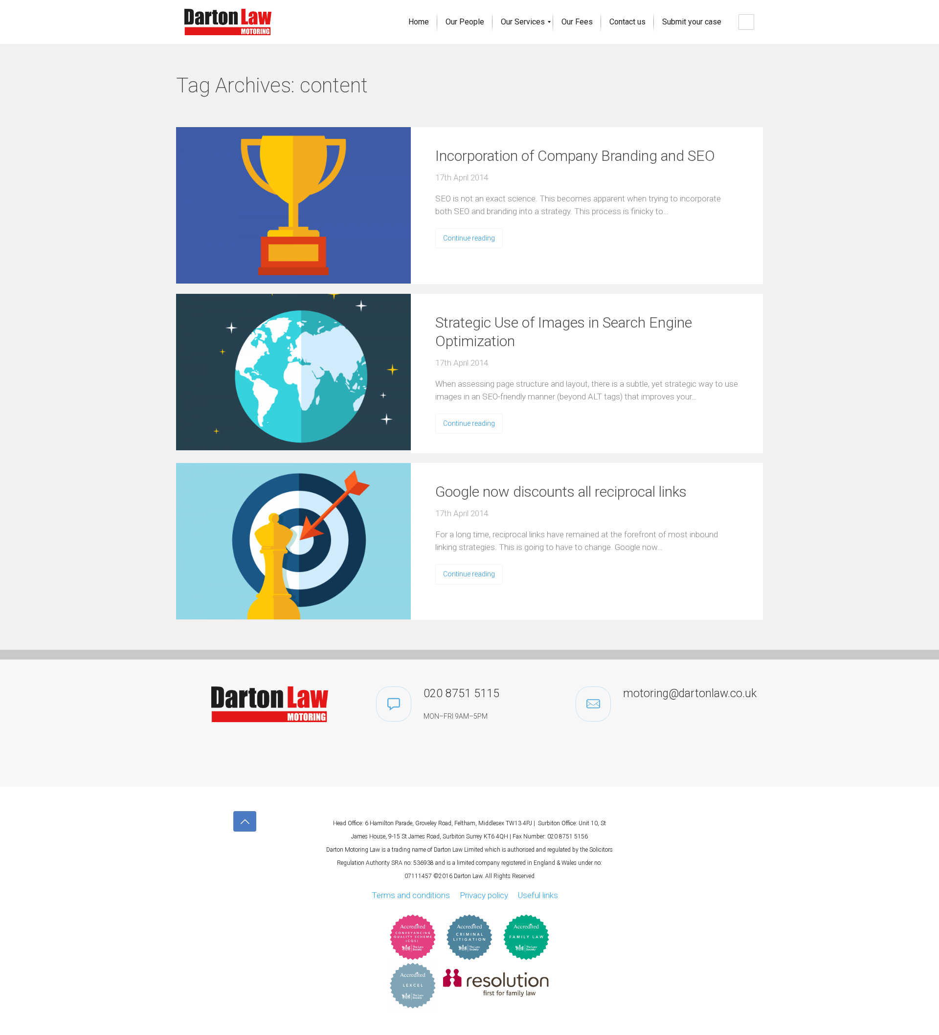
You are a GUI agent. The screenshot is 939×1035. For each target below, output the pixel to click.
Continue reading (469, 238)
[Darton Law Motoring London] (228, 22)
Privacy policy (484, 895)
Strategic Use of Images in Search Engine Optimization (563, 332)
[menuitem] (418, 22)
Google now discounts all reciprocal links (561, 491)
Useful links (538, 895)
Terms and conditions (411, 895)
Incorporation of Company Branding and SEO (575, 155)
